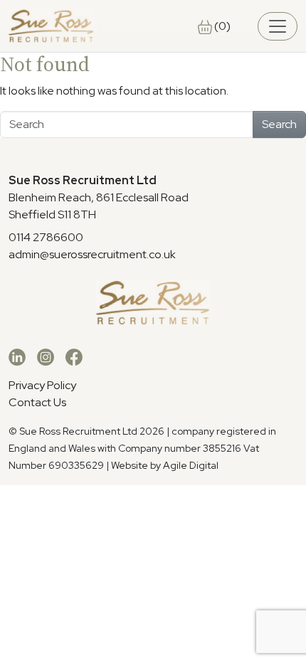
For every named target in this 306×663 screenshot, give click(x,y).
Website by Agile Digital (164, 465)
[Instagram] (45, 357)
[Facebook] (74, 357)
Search (279, 124)
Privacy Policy (42, 385)
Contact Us (37, 402)
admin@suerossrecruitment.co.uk (92, 254)
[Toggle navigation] (277, 26)
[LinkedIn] (17, 357)
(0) (221, 25)
